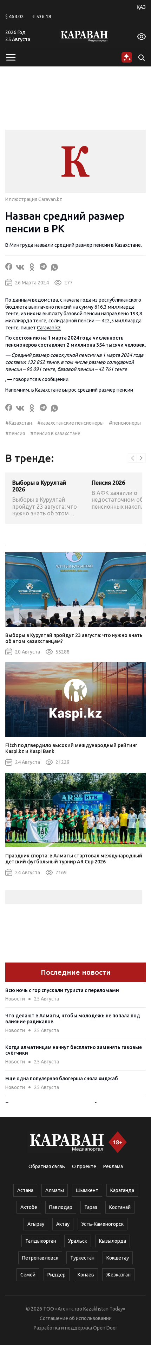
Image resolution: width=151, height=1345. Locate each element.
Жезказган (118, 1275)
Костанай (120, 1207)
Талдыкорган (40, 1241)
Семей (27, 1275)
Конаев (86, 1275)
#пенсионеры (125, 423)
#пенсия (15, 433)
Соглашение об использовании (76, 1318)
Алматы (54, 1190)
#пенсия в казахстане (55, 433)
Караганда (122, 1190)
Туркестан (82, 1258)
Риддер (56, 1275)
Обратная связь (46, 1166)
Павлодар (60, 1207)
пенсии (125, 390)
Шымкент (87, 1190)
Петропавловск (40, 1258)
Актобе (28, 1207)
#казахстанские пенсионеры (70, 423)
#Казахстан (18, 423)
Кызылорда (112, 1241)
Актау (63, 1224)
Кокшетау (117, 1258)
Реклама (113, 1166)
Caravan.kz (49, 327)
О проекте (84, 1166)
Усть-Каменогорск (102, 1224)
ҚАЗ (141, 7)
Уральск (77, 1241)
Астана (25, 1190)
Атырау (35, 1224)
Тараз (90, 1207)
